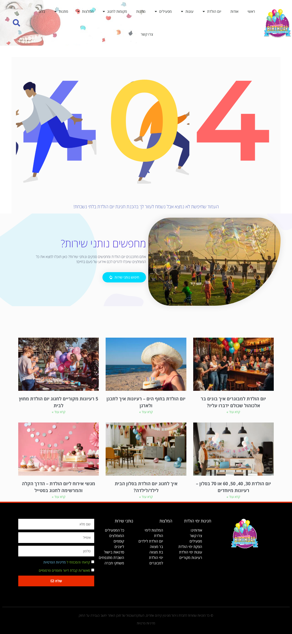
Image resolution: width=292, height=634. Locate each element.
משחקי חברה (114, 563)
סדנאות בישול (114, 552)
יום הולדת (214, 11)
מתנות (141, 11)
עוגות (189, 11)
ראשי (251, 11)
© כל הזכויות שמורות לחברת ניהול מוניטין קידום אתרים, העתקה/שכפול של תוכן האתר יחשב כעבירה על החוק (146, 615)
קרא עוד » (233, 412)
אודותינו (196, 530)
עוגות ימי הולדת (190, 552)
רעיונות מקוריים (190, 557)
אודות (234, 11)
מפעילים (165, 11)
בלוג (42, 11)
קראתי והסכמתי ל (66, 562)
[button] (16, 23)
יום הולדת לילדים (150, 541)
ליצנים (119, 546)
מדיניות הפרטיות (54, 562)
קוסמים (119, 541)
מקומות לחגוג (117, 11)
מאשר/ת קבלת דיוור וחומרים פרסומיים (64, 570)
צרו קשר (147, 34)
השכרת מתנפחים (111, 557)
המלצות (88, 11)
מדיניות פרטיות (146, 623)
